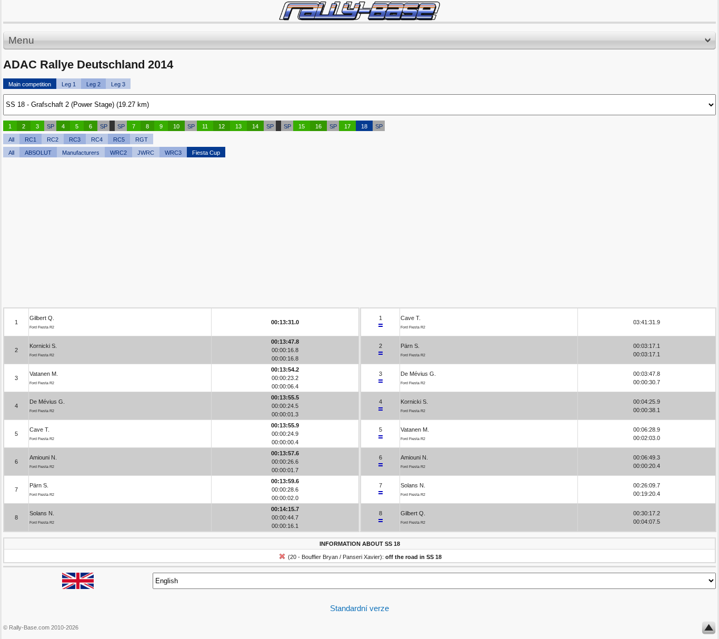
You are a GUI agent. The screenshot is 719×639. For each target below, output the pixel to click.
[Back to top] (709, 630)
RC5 (119, 139)
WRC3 (173, 152)
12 (221, 126)
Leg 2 (93, 84)
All (11, 139)
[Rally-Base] (359, 11)
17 (347, 126)
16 (318, 126)
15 (301, 126)
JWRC (145, 152)
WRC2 (118, 152)
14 (255, 126)
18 (364, 126)
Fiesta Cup (206, 152)
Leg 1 (69, 84)
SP (50, 126)
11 (205, 126)
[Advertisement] (319, 233)
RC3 (75, 139)
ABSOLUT (38, 152)
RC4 (97, 139)
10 (176, 126)
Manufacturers (80, 152)
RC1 (30, 139)
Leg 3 (118, 84)
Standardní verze (359, 608)
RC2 (52, 139)
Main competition (29, 84)
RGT (141, 139)
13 (238, 126)
